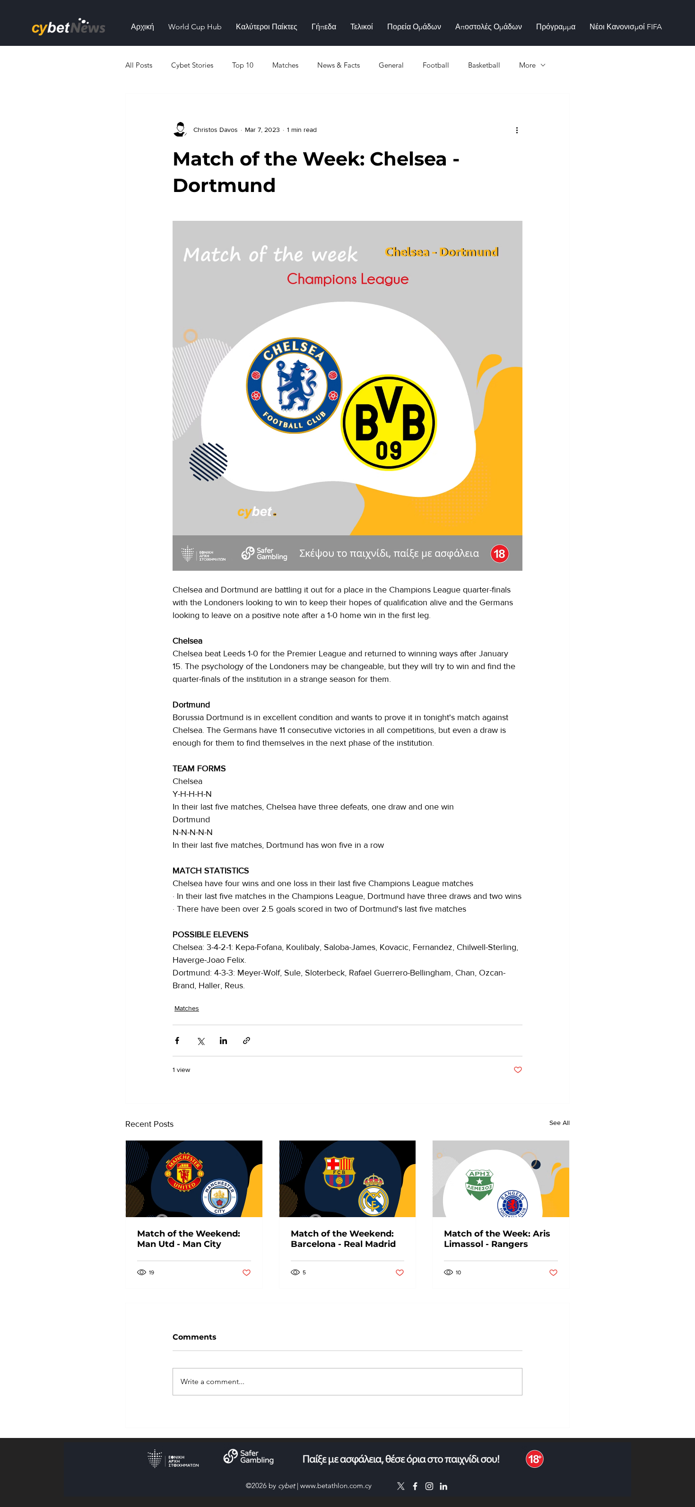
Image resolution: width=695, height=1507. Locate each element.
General (391, 65)
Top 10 (242, 65)
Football (436, 65)
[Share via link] (246, 1040)
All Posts (138, 65)
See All (559, 1122)
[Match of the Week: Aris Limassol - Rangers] (501, 1179)
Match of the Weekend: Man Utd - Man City (188, 1238)
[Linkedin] (443, 1486)
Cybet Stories (192, 65)
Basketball (484, 65)
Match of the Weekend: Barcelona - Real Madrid (343, 1238)
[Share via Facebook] (177, 1040)
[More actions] (516, 129)
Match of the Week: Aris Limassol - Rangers (497, 1238)
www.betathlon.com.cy (336, 1485)
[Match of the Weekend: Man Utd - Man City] (194, 1179)
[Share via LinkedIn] (223, 1040)
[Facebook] (415, 1486)
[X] (401, 1486)
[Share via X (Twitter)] (200, 1040)
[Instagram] (429, 1486)
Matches (285, 65)
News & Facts (338, 65)
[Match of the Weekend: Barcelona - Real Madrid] (347, 1179)
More (527, 65)
